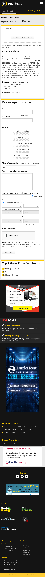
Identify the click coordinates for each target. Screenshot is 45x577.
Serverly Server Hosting (13, 269)
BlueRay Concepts (11, 275)
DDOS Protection (9, 569)
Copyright (26, 554)
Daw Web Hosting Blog (11, 563)
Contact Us (26, 544)
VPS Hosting (22, 427)
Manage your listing (10, 548)
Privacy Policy (27, 550)
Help (24, 548)
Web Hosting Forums (33, 11)
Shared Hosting (9, 427)
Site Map (26, 546)
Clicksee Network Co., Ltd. (21, 575)
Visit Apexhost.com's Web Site (22, 37)
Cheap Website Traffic (11, 561)
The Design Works (10, 565)
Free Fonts (7, 567)
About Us (26, 552)
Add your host (8, 546)
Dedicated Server (10, 429)
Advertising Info (9, 550)
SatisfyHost (9, 272)
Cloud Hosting (36, 427)
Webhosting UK (9, 443)
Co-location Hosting (27, 429)
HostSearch (4, 17)
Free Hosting (23, 432)
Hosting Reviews (14, 17)
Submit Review (8, 252)
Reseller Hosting (10, 432)
